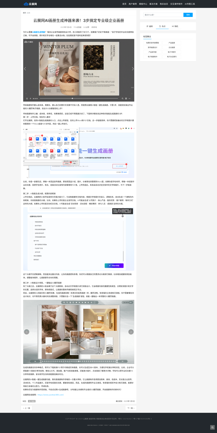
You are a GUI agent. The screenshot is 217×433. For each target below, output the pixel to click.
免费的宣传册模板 (152, 43)
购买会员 (164, 4)
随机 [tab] (176, 26)
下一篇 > (130, 408)
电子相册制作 (152, 57)
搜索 (188, 15)
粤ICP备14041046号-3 (142, 419)
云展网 (85, 419)
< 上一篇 (26, 408)
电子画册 (32, 401)
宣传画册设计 (152, 47)
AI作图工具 (190, 4)
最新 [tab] (151, 26)
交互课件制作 (176, 4)
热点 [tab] (163, 26)
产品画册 (172, 43)
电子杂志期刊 (172, 57)
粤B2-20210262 (125, 419)
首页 (124, 4)
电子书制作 (172, 52)
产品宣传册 (153, 52)
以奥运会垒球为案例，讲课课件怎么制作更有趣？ (108, 424)
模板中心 (143, 4)
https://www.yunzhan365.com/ (51, 395)
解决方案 (154, 4)
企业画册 (172, 47)
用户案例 (133, 4)
